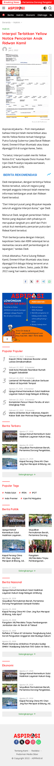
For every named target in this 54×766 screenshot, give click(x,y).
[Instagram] (33, 742)
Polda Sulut (10, 492)
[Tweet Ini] (31, 281)
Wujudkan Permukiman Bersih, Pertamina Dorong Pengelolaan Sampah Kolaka (35, 449)
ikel (10, 48)
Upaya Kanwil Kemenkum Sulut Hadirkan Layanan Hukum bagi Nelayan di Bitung (29, 392)
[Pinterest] (27, 742)
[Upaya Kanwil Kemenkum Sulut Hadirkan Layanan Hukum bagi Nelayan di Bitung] (9, 436)
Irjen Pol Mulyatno (32, 498)
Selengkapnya (26, 474)
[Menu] (4, 8)
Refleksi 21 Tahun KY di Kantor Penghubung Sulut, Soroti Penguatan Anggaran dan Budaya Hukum (26, 634)
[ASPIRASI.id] (16, 8)
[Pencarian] (50, 8)
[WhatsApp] (38, 742)
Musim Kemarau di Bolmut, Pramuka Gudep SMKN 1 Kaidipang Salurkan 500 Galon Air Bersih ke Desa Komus (26, 645)
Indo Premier (11, 498)
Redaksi (35, 750)
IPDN (24, 492)
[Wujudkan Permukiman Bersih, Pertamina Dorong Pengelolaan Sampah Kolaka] (9, 450)
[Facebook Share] (25, 281)
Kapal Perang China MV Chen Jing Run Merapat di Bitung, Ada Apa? (36, 462)
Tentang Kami (21, 750)
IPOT (34, 492)
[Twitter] (22, 742)
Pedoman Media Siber (27, 754)
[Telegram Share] (43, 281)
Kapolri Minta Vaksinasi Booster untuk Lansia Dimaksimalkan (28, 360)
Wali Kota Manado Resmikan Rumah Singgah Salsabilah (27, 371)
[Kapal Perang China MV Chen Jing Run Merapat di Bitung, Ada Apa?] (9, 463)
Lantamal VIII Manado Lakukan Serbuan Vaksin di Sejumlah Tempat (29, 382)
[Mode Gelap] (45, 8)
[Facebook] (16, 742)
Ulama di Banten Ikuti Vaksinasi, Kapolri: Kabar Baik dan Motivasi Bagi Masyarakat (30, 414)
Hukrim (5, 28)
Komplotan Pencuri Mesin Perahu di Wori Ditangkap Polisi (29, 403)
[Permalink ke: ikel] (4, 49)
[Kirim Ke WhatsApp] (49, 281)
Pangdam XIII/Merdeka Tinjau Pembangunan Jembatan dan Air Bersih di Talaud (38, 558)
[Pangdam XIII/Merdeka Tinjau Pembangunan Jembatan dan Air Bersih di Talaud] (40, 546)
